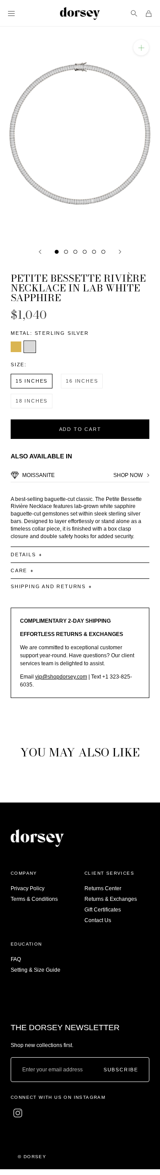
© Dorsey (32, 1156)
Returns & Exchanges (110, 899)
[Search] (134, 13)
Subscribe (121, 1069)
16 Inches (82, 381)
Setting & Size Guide (35, 970)
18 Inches (32, 400)
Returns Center (102, 888)
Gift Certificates (102, 910)
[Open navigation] (11, 13)
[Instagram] (17, 1113)
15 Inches (32, 381)
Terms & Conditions (34, 899)
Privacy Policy (27, 888)
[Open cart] (148, 13)
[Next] (120, 252)
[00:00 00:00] (80, 133)
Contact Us (97, 920)
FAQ (16, 959)
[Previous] (40, 252)
